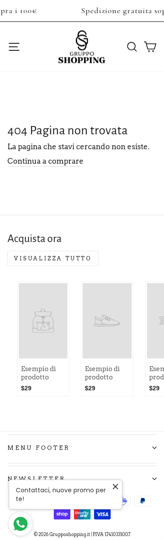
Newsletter (36, 478)
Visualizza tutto (53, 258)
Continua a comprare (45, 161)
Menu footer (38, 447)
